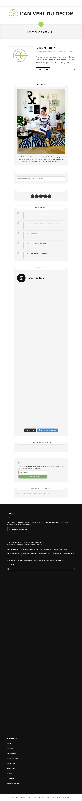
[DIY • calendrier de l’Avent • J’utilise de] (28, 320)
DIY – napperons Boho (34, 234)
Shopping (10, 748)
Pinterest (27, 544)
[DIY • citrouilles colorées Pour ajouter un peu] (28, 405)
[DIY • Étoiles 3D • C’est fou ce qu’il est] (53, 291)
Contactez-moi (13, 783)
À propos (10, 778)
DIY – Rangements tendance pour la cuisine (43, 224)
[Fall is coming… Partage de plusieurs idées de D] (53, 405)
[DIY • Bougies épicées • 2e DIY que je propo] (53, 334)
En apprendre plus (18, 529)
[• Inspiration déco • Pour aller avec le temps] (53, 391)
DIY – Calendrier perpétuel (36, 254)
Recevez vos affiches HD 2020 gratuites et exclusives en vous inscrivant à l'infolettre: (41, 467)
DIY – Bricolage (12, 758)
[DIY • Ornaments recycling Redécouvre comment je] (28, 334)
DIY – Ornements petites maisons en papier (43, 214)
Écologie (39, 52)
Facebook (13, 544)
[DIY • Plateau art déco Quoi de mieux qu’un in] (28, 420)
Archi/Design (11, 753)
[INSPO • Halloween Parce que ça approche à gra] (28, 377)
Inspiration (11, 763)
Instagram (20, 544)
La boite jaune (45, 48)
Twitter (33, 544)
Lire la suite (43, 69)
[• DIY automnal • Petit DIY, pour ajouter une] (53, 377)
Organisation (47, 52)
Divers (9, 773)
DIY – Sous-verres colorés (36, 244)
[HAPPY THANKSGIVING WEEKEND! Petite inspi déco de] (53, 362)
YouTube (39, 544)
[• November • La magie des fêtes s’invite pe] (53, 348)
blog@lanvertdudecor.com (55, 560)
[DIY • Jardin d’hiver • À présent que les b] (28, 348)
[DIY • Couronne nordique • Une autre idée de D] (53, 320)
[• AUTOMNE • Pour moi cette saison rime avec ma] (28, 391)
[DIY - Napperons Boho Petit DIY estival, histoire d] (53, 420)
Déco (9, 743)
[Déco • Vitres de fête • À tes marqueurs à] (28, 291)
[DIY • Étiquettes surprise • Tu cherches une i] (53, 305)
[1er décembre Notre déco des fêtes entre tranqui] (28, 305)
